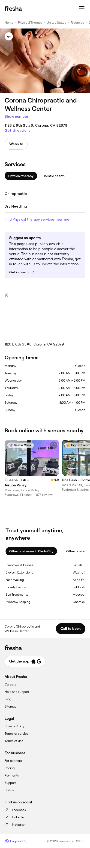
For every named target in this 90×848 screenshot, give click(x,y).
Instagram (19, 824)
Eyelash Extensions (19, 572)
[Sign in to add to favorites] (53, 445)
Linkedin (18, 817)
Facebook (19, 810)
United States (56, 22)
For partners (13, 760)
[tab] (21, 176)
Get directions (17, 130)
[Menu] (81, 8)
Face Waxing (15, 580)
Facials (77, 565)
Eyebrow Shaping (18, 602)
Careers (10, 684)
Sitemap (10, 706)
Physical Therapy (30, 22)
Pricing (10, 768)
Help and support (17, 692)
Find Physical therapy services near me (37, 219)
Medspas (79, 594)
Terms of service (17, 733)
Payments (12, 775)
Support (10, 783)
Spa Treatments (17, 594)
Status (9, 790)
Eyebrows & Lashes (19, 565)
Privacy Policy (14, 726)
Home (9, 22)
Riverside (77, 22)
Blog (8, 699)
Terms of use (14, 741)
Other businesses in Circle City (31, 551)
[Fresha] (13, 8)
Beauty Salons (16, 587)
